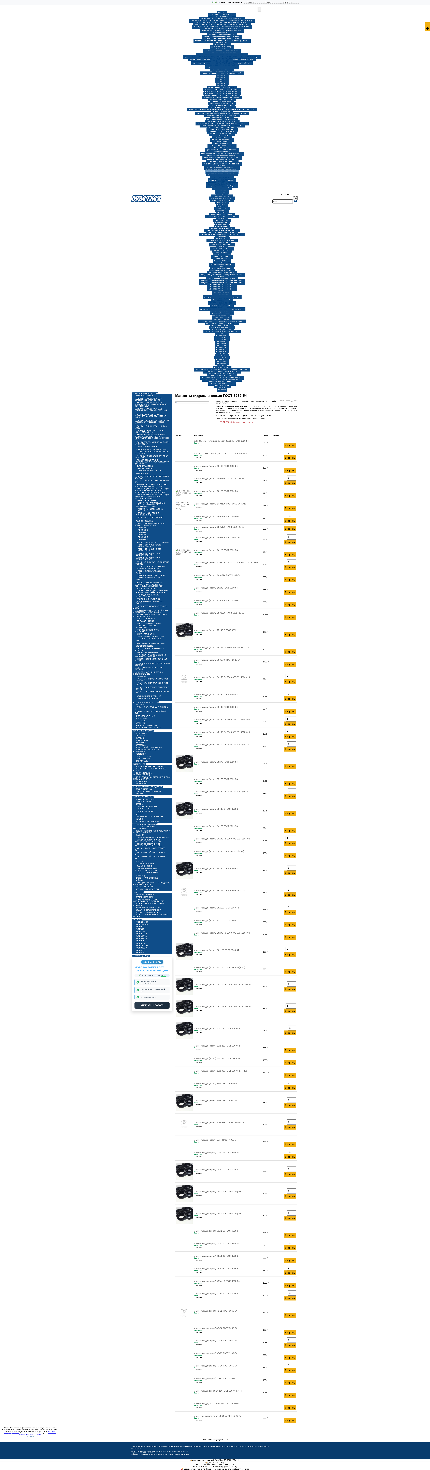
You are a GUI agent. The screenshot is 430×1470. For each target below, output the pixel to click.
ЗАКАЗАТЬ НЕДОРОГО (152, 1005)
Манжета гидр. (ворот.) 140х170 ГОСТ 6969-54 (217, 516)
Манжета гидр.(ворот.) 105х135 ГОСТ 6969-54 (217, 1152)
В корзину (290, 445)
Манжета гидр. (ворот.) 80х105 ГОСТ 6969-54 (216, 950)
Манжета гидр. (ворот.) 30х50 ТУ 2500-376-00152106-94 (222, 677)
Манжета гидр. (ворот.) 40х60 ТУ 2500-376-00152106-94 (222, 719)
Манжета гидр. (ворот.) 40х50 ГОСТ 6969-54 (216, 694)
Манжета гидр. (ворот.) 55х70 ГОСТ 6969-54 (216, 762)
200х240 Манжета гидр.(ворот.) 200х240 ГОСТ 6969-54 (221, 441)
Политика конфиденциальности (220, 1446)
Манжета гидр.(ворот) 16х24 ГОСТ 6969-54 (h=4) (218, 1391)
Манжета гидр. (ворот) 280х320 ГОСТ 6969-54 (217, 1058)
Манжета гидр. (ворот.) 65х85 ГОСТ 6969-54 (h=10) (219, 890)
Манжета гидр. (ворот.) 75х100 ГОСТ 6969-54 (216, 908)
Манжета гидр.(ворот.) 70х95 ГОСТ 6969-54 (215, 1378)
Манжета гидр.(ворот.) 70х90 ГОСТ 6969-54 (215, 1366)
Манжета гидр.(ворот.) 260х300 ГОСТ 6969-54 (217, 1268)
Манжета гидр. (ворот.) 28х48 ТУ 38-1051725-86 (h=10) (221, 647)
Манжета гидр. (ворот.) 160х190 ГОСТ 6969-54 (217, 537)
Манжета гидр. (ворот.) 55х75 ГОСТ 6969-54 (216, 779)
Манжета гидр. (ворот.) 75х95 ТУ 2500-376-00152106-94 (222, 933)
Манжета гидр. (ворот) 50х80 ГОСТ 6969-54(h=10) (219, 1122)
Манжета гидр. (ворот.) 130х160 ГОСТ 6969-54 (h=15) (220, 504)
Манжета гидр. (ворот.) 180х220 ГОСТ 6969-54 (217, 575)
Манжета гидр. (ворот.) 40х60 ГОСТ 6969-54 (216, 707)
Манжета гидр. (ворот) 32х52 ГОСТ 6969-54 (215, 1083)
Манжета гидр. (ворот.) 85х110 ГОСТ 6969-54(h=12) (219, 967)
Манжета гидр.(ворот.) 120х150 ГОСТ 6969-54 (217, 1170)
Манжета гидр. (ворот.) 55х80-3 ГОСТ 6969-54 (217, 809)
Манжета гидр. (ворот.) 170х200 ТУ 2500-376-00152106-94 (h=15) (226, 563)
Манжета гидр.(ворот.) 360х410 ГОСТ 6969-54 (217, 1281)
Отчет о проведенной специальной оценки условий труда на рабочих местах (150, 1447)
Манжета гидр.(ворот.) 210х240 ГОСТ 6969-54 (217, 1243)
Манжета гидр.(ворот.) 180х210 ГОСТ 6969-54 (217, 1231)
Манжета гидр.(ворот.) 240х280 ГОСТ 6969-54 (217, 1256)
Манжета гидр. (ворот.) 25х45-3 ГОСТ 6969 (215, 630)
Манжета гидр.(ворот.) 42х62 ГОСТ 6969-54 (215, 1311)
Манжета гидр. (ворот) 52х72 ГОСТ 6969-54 (215, 1140)
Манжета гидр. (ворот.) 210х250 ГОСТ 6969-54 (217, 600)
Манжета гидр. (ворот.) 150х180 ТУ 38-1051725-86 (219, 527)
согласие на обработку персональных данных (37, 1433)
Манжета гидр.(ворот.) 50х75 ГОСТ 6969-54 (215, 1340)
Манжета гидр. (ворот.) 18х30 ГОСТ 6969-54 (216, 588)
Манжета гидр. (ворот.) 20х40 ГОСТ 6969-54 (216, 466)
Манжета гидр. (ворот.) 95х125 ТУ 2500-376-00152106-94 (222, 1006)
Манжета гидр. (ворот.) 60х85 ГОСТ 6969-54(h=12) (219, 851)
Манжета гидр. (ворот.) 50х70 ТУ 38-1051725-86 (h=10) (221, 744)
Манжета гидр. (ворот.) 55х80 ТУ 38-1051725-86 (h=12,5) (222, 792)
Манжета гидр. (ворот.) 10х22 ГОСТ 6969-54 (216, 491)
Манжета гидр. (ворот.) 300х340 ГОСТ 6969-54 (217, 660)
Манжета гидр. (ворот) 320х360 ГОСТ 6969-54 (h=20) (220, 1071)
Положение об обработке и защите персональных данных (190, 1446)
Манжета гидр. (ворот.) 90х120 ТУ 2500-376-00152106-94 (222, 984)
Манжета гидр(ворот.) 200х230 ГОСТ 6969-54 (216, 1403)
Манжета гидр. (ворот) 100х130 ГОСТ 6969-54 (217, 1028)
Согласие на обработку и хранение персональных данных (250, 1446)
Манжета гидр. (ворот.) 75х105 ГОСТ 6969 (215, 920)
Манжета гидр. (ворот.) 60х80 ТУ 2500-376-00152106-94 (222, 839)
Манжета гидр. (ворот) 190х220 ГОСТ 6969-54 (217, 1046)
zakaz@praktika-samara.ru (231, 2)
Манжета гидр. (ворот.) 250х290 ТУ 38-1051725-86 (219, 613)
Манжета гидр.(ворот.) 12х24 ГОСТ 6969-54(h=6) (218, 1191)
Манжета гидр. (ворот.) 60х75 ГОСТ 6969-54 (216, 826)
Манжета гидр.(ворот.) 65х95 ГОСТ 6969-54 (215, 1353)
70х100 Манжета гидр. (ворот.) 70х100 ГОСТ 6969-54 (220, 453)
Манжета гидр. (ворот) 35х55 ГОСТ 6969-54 (215, 1101)
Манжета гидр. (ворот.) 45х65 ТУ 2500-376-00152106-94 (222, 732)
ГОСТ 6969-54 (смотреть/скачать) (236, 422)
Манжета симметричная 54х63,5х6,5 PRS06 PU (218, 1416)
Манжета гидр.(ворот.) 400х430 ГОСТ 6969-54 (217, 1293)
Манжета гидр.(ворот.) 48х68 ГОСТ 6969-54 (215, 1328)
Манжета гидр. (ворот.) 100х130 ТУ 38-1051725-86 (219, 478)
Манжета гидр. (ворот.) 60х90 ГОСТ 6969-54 (216, 868)
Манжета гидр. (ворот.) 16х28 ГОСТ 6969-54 (216, 550)
